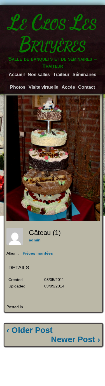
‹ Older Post (29, 330)
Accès (68, 87)
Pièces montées (38, 253)
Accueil (17, 74)
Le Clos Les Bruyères (52, 33)
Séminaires (84, 74)
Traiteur (61, 74)
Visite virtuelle (43, 87)
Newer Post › (75, 339)
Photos (17, 87)
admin (35, 240)
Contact (86, 87)
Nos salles (39, 74)
